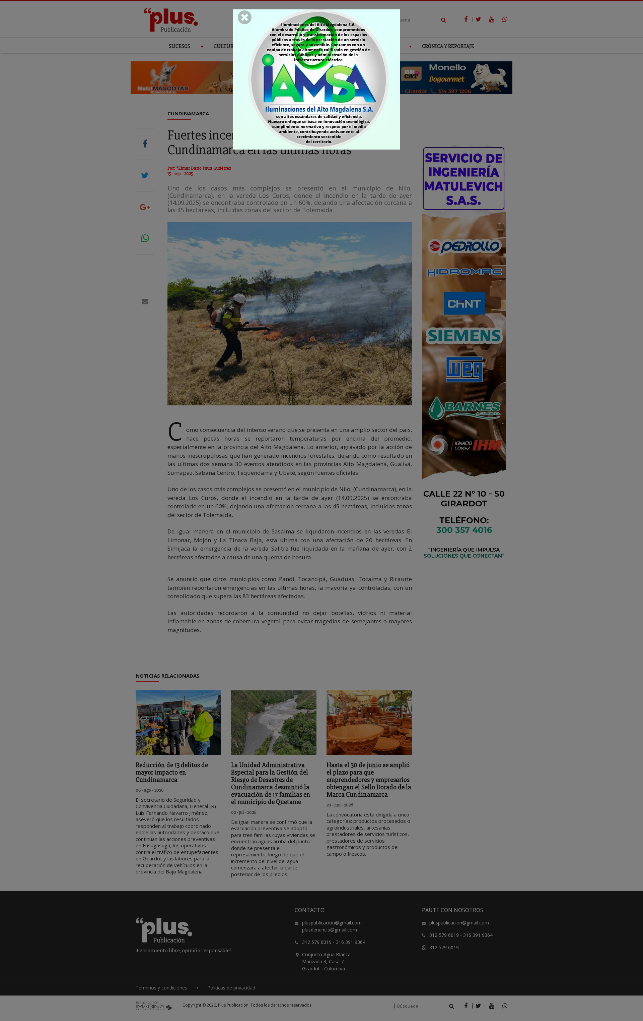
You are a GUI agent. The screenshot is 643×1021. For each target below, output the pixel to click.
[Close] (245, 17)
